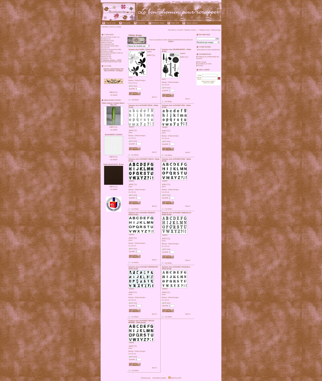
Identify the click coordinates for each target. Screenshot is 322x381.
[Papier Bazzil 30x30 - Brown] (113, 184)
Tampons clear (204, 30)
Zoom (130, 77)
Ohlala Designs (140, 80)
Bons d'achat (107, 42)
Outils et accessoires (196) (112, 49)
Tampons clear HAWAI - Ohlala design (141, 49)
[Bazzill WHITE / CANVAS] (113, 154)
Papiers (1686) (108, 51)
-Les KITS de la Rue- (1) (111, 37)
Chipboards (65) (108, 44)
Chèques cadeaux (191, 23)
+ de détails (113, 95)
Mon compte (176, 2)
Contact (205, 2)
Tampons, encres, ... (191, 30)
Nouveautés (126, 23)
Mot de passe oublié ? (208, 81)
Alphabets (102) (108, 41)
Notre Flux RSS (176, 378)
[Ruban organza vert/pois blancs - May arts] (113, 125)
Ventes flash (174, 23)
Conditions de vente (205, 64)
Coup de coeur (110, 23)
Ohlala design (216, 30)
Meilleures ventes (157, 23)
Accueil (167, 2)
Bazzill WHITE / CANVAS (113, 134)
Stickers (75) (107, 58)
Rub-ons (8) (107, 56)
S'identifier (104, 27)
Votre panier (215, 2)
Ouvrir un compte (115, 27)
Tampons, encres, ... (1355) (112, 60)
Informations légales (159, 378)
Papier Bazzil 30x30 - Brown (114, 164)
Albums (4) (106, 39)
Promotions (140, 23)
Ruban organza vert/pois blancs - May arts (113, 104)
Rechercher (187, 2)
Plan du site (197, 2)
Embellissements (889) (111, 46)
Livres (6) (106, 48)
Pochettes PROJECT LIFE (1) (113, 53)
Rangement (107, 55)
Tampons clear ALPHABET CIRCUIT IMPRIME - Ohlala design (141, 321)
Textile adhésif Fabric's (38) (112, 62)
